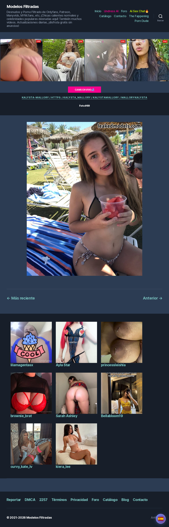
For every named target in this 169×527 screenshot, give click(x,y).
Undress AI (111, 11)
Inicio (98, 11)
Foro (124, 11)
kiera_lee (63, 467)
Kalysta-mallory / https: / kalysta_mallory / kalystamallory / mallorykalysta (84, 97)
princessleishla (113, 365)
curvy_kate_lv (21, 467)
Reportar (14, 500)
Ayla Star (63, 365)
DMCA (30, 500)
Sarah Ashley (66, 416)
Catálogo (105, 16)
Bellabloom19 (112, 416)
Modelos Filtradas (23, 7)
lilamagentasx (22, 365)
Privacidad (79, 500)
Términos (59, 500)
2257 (43, 500)
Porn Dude (142, 21)
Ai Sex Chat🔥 (139, 11)
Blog (125, 500)
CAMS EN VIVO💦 (84, 89)
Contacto (120, 16)
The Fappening (139, 16)
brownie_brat (21, 416)
